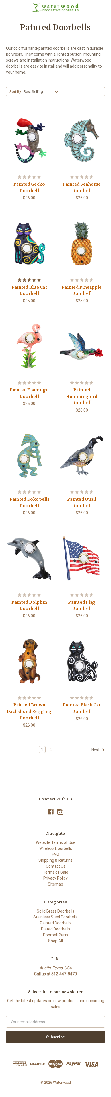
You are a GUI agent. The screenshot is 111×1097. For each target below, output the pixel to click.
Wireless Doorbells (55, 848)
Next (95, 749)
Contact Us (55, 866)
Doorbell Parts (55, 935)
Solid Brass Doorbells (55, 911)
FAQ (55, 854)
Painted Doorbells (55, 923)
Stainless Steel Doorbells (55, 917)
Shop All (55, 941)
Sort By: (15, 91)
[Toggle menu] (8, 8)
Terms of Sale (55, 872)
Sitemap (55, 884)
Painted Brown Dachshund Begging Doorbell (29, 711)
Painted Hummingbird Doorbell (81, 396)
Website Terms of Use (55, 842)
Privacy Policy (55, 878)
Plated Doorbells (55, 929)
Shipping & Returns (55, 860)
